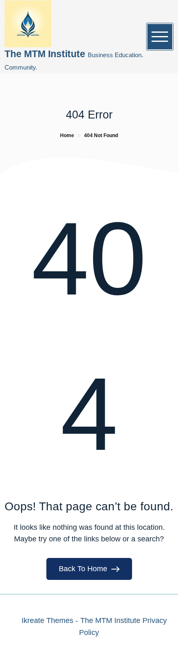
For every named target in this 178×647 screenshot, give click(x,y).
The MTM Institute (46, 54)
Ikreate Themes (47, 620)
